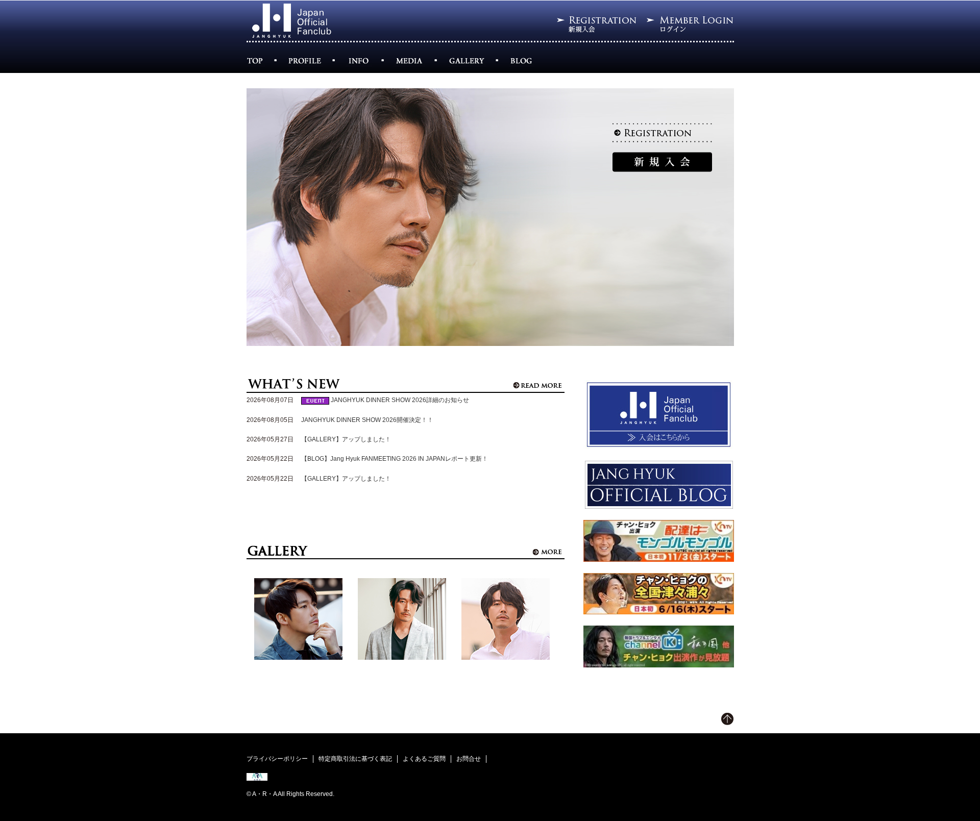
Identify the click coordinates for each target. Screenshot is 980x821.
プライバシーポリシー (277, 758)
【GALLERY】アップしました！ (346, 439)
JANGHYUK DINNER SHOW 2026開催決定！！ (367, 420)
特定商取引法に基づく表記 (355, 758)
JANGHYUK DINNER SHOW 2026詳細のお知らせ (400, 400)
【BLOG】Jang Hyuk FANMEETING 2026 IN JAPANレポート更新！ (394, 458)
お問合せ (468, 758)
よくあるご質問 (424, 758)
